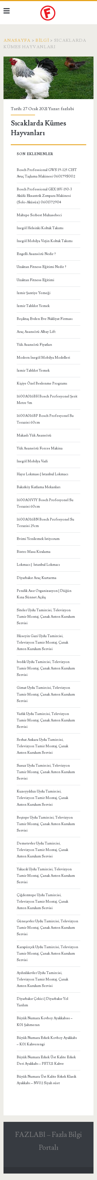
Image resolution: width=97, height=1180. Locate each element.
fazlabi (67, 108)
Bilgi (42, 40)
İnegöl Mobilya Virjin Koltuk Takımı (44, 241)
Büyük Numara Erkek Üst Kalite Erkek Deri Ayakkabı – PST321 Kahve (46, 1060)
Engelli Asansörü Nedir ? (36, 254)
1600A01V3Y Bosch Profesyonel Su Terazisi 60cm (45, 503)
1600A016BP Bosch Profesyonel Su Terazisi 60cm (45, 419)
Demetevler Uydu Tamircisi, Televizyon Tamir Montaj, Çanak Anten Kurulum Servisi (42, 849)
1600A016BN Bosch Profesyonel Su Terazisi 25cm (45, 522)
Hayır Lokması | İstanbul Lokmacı (42, 474)
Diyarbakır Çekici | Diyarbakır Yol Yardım (42, 1002)
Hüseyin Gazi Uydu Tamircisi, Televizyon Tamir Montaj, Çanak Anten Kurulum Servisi (42, 642)
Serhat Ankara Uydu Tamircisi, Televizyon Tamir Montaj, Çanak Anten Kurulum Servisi (42, 746)
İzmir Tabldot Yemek (33, 306)
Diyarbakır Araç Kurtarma (36, 578)
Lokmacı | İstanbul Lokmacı (38, 565)
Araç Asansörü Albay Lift (36, 332)
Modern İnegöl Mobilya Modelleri (43, 357)
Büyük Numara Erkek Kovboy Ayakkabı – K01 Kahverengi (47, 1041)
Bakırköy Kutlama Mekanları (38, 487)
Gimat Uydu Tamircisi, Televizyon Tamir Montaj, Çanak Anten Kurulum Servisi (46, 694)
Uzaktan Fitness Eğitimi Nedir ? (41, 267)
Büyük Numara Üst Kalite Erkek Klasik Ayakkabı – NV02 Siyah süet (46, 1079)
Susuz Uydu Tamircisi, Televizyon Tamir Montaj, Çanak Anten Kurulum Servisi (46, 772)
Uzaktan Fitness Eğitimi (35, 280)
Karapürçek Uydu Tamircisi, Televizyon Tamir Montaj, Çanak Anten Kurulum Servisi (47, 953)
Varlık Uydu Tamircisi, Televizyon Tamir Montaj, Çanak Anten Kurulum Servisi (46, 720)
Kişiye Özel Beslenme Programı (42, 383)
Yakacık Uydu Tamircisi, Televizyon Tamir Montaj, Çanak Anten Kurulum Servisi (46, 875)
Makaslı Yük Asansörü (34, 435)
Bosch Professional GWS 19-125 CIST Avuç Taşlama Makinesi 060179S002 (47, 173)
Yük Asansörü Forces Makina (40, 448)
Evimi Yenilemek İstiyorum (38, 539)
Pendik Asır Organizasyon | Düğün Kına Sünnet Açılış (44, 594)
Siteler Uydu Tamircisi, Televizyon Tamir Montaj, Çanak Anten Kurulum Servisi (46, 616)
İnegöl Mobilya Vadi (32, 461)
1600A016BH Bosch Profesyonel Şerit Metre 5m (47, 399)
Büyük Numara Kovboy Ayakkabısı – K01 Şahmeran (44, 1021)
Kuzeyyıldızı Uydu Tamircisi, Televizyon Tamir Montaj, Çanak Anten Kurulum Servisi (42, 798)
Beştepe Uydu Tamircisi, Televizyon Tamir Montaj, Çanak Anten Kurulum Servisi (46, 824)
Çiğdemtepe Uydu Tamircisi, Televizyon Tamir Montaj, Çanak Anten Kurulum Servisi (42, 901)
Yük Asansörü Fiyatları (34, 345)
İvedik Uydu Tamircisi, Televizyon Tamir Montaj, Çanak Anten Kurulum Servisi (46, 668)
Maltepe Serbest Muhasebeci (39, 215)
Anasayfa (17, 40)
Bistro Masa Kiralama (33, 552)
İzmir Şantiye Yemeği (33, 293)
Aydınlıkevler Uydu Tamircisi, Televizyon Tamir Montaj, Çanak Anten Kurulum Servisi (42, 979)
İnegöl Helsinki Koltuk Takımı (40, 228)
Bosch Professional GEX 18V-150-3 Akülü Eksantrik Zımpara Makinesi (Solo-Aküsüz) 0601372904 (44, 195)
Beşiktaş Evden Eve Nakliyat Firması (44, 319)
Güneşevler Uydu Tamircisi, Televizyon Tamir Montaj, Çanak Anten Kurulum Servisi (47, 927)
